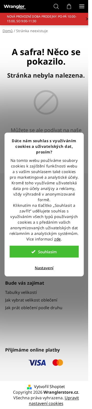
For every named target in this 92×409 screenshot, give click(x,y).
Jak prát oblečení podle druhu (33, 307)
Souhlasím (47, 251)
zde (57, 239)
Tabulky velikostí (21, 292)
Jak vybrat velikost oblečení (31, 300)
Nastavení (44, 267)
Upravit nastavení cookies (54, 400)
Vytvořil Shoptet (49, 386)
